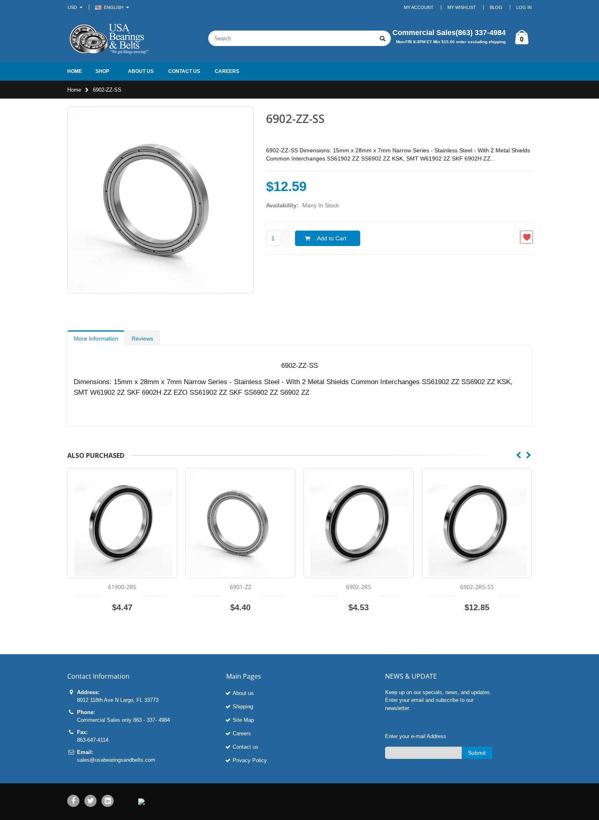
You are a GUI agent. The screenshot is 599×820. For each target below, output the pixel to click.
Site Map (243, 720)
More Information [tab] (96, 338)
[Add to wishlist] (526, 237)
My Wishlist (461, 7)
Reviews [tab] (142, 338)
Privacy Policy (250, 760)
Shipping (243, 706)
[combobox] (287, 38)
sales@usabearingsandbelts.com (116, 760)
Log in (524, 7)
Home (74, 90)
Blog (496, 7)
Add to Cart (331, 238)
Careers (242, 733)
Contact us (245, 747)
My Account (419, 7)
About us (243, 693)
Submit (477, 753)
